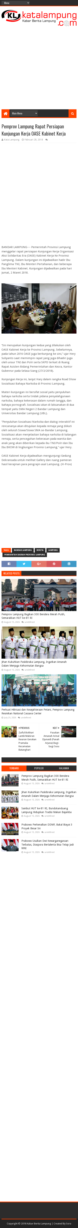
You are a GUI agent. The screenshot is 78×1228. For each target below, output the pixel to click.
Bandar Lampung (23, 550)
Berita (40, 550)
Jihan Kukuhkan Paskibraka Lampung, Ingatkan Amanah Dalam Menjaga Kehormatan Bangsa (34, 663)
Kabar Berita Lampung (39, 1223)
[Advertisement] (39, 67)
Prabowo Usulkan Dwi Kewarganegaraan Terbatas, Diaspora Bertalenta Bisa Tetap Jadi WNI (47, 844)
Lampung (53, 550)
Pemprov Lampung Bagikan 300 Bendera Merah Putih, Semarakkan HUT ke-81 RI (33, 616)
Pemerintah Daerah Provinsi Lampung (24, 555)
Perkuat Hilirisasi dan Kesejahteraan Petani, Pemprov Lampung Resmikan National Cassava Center (38, 711)
